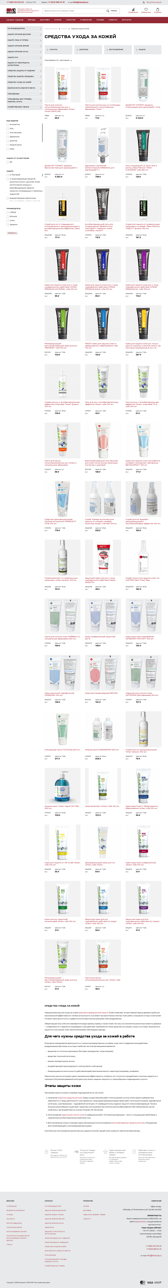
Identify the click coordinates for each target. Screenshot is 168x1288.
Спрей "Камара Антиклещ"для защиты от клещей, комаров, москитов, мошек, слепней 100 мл (101, 522)
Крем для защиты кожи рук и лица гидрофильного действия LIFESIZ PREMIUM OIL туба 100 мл (142, 287)
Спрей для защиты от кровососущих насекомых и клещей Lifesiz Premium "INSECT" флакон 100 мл (143, 226)
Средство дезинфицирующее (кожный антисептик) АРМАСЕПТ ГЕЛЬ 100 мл (60, 522)
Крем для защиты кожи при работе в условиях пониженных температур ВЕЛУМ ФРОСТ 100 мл (143, 463)
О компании (86, 20)
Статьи (9, 1244)
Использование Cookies (17, 1231)
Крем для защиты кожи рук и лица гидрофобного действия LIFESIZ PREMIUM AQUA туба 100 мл (101, 287)
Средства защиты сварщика (56, 1242)
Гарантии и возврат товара (94, 1214)
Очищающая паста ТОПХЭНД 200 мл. (62, 750)
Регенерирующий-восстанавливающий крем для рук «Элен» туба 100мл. (61, 980)
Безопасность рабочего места (57, 1250)
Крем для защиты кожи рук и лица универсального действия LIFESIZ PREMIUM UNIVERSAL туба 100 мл (61, 287)
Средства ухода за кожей (55, 1246)
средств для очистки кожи (73, 1115)
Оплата (58, 20)
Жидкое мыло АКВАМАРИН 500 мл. (102, 750)
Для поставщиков (14, 1223)
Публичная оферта (14, 1227)
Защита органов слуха (54, 1223)
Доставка (45, 20)
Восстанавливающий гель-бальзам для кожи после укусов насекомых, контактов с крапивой (101, 463)
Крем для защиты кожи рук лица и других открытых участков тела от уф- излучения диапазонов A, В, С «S (143, 346)
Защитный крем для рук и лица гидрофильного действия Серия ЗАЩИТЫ (100, 580)
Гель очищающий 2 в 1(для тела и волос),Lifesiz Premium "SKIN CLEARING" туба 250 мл (141, 168)
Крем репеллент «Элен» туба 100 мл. (102, 806)
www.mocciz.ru (141, 1222)
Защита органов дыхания (55, 1210)
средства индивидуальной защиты (93, 1013)
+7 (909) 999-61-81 (56, 2)
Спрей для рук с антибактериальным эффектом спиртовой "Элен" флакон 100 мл (62, 404)
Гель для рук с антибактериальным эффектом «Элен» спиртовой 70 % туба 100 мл (142, 404)
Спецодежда (50, 1255)
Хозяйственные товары (55, 1266)
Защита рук (49, 1227)
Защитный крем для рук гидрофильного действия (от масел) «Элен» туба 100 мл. (142, 921)
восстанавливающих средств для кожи (128, 1123)
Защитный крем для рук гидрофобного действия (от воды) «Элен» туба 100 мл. (101, 921)
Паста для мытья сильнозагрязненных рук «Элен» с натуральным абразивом (61, 463)
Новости (113, 20)
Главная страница (51, 29)
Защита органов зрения (54, 1219)
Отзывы (100, 20)
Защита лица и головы (54, 1214)
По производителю (53, 1206)
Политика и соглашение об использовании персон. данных (18, 1238)
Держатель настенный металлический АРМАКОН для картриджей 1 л (99, 168)
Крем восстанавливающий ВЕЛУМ (101, 693)
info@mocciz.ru (80, 2)
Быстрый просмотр (62, 84)
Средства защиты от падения (57, 1238)
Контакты (127, 20)
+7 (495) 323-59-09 (15, 2)
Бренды (32, 20)
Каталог (64, 29)
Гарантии (70, 20)
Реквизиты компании (16, 1210)
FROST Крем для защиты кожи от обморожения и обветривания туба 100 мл (101, 346)
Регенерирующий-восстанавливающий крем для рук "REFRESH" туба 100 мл (61, 346)
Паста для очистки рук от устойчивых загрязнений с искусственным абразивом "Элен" (102, 107)
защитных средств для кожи (70, 1098)
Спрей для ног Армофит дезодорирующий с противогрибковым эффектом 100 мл (143, 522)
